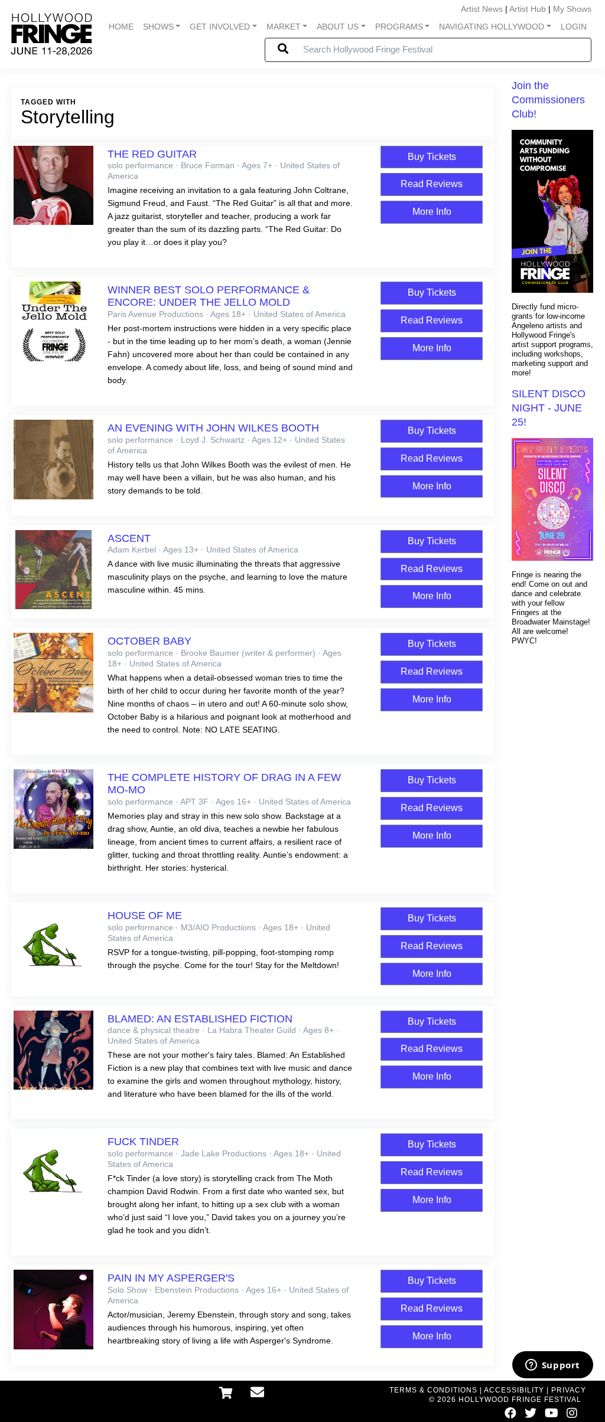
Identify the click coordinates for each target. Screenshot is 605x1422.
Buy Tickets (432, 157)
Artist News (482, 9)
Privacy (568, 1390)
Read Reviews (432, 184)
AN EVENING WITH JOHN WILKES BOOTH (213, 428)
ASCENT (129, 538)
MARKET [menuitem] (283, 26)
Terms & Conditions (433, 1390)
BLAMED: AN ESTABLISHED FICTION (200, 1019)
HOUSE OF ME (145, 915)
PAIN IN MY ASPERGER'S (171, 1278)
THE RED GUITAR (152, 154)
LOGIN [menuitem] (574, 26)
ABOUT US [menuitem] (338, 26)
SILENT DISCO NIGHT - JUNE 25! (549, 408)
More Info (431, 212)
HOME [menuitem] (121, 26)
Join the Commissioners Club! (548, 100)
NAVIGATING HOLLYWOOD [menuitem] (491, 26)
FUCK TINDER (143, 1142)
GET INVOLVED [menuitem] (220, 26)
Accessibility (514, 1390)
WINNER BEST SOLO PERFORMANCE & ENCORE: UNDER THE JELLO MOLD (209, 296)
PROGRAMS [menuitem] (399, 26)
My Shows (572, 9)
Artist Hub (527, 9)
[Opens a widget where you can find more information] (552, 1366)
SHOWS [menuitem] (158, 26)
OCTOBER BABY (149, 641)
